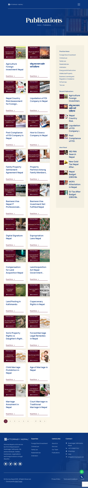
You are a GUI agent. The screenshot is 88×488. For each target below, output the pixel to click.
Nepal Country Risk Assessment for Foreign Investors (14, 102)
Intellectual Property (65, 73)
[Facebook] (6, 464)
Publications (56, 453)
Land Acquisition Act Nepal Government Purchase (38, 271)
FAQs (82, 479)
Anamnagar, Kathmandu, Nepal (75, 444)
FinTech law (63, 82)
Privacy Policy (56, 479)
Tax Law (62, 85)
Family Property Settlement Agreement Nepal (14, 169)
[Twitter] (10, 464)
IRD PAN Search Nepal (73, 154)
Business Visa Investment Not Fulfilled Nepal (37, 204)
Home (39, 25)
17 (35, 421)
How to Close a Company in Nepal (39, 134)
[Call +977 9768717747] (82, 477)
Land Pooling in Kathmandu (13, 303)
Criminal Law (63, 58)
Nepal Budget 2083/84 (73, 174)
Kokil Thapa (18, 481)
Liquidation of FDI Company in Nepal (39, 99)
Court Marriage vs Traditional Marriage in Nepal (38, 404)
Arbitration (62, 67)
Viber (69, 454)
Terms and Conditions (70, 479)
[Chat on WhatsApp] (82, 472)
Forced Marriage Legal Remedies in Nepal (38, 335)
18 (40, 421)
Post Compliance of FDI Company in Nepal (14, 135)
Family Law (62, 61)
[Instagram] (20, 464)
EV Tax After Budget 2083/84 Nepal (75, 195)
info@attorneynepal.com (76, 457)
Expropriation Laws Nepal (36, 237)
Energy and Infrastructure (67, 70)
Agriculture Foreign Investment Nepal (74, 99)
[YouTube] (15, 464)
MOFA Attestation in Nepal (74, 184)
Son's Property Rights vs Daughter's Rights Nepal (14, 337)
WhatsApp (71, 451)
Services (54, 446)
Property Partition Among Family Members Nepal (38, 171)
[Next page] (45, 421)
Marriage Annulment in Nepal (12, 404)
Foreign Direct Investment (67, 55)
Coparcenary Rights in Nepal (37, 303)
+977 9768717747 (73, 448)
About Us (55, 443)
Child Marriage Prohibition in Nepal (13, 370)
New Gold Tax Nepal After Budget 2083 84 (73, 167)
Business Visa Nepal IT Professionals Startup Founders (14, 205)
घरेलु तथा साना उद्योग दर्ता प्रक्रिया (37, 65)
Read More (9, 76)
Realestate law (64, 64)
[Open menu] (79, 4)
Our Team (55, 450)
